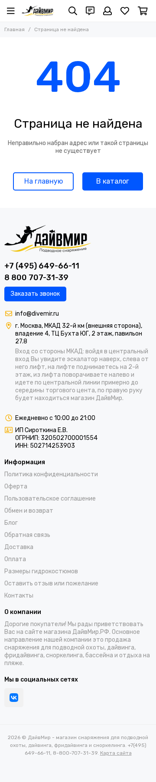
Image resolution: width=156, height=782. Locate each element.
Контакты (18, 595)
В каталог (112, 181)
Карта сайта (116, 753)
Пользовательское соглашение (50, 498)
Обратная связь (27, 535)
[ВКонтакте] (13, 697)
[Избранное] (124, 11)
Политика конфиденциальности (51, 474)
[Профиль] (107, 11)
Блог (11, 523)
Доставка (18, 547)
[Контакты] (90, 11)
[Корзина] (142, 11)
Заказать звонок (35, 293)
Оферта (15, 486)
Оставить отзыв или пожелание (51, 583)
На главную (43, 181)
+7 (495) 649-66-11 (41, 266)
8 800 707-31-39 (36, 277)
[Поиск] (72, 11)
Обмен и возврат (28, 510)
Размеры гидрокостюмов (41, 571)
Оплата (15, 559)
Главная (14, 29)
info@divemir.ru (37, 313)
